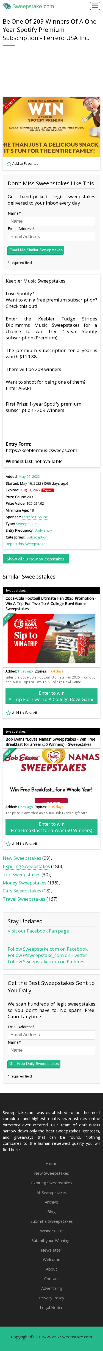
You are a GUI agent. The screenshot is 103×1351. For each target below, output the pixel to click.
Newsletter (51, 1250)
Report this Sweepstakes (27, 543)
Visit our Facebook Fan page (38, 931)
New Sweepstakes (22, 858)
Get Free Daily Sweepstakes (34, 1063)
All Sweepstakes (52, 1192)
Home (51, 1163)
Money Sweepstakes (24, 883)
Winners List (51, 1230)
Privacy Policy (51, 1297)
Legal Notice (51, 1307)
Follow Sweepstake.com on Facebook (48, 949)
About (51, 1269)
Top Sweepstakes (21, 874)
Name (13, 213)
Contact (51, 1278)
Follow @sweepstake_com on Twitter (47, 955)
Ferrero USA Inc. (35, 516)
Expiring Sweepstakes (26, 866)
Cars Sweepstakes (22, 890)
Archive (51, 1202)
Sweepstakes (27, 523)
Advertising (51, 1288)
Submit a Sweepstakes (51, 1221)
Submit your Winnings (51, 1240)
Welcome (51, 1259)
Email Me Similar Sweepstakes (36, 250)
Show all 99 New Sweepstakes (36, 559)
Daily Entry (43, 530)
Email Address (20, 228)
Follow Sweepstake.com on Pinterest (47, 961)
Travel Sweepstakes (24, 899)
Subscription (37, 537)
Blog (51, 1211)
